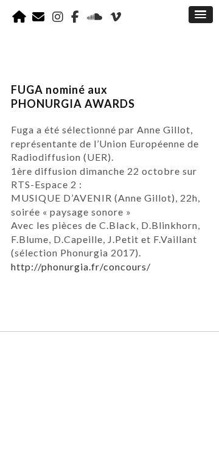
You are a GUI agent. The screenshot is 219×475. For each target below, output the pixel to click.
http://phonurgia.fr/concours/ (81, 266)
